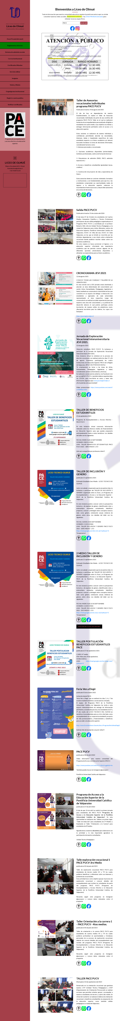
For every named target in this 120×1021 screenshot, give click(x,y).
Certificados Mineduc (15, 65)
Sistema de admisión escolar (15, 52)
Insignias (15, 78)
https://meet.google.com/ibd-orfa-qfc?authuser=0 (92, 531)
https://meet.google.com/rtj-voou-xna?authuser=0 (92, 612)
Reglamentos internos (15, 45)
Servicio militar (15, 72)
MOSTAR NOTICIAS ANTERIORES (89, 626)
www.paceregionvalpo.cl (102, 380)
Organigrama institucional (15, 91)
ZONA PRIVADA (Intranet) (94, 16)
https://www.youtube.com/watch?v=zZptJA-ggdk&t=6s (94, 765)
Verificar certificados (15, 104)
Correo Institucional (15, 59)
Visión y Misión (15, 85)
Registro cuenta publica (15, 98)
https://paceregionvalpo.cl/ (85, 316)
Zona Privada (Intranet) (15, 39)
